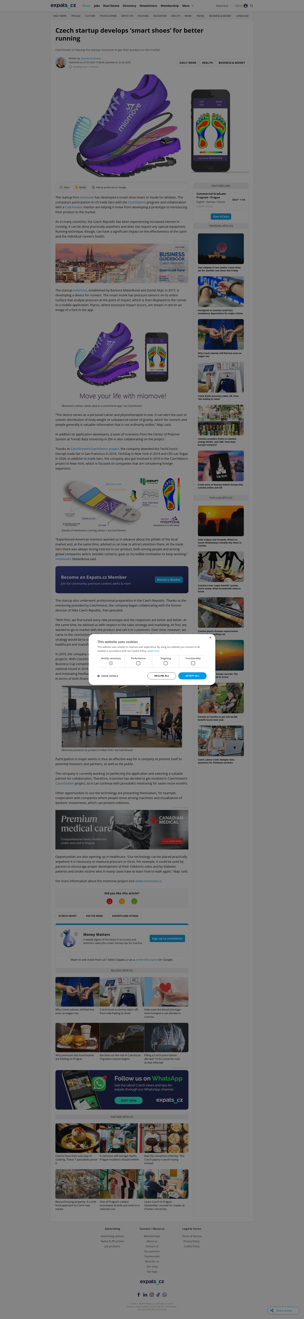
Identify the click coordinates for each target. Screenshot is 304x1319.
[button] (107, 676)
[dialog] (152, 659)
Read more (153, 650)
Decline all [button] (161, 675)
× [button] (210, 638)
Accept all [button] (192, 675)
